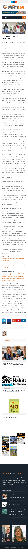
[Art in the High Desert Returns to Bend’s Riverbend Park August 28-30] (14, 407)
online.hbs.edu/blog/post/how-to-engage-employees (13, 273)
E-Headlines (23, 43)
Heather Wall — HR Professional (10, 42)
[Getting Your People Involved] (14, 28)
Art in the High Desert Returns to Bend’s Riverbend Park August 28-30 (12, 416)
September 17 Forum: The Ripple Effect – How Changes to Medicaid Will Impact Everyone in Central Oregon (17, 514)
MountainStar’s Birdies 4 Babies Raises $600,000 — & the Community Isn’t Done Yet (14, 391)
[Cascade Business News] (14, 6)
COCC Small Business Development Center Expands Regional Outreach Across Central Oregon (13, 365)
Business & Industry (16, 43)
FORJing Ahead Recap (14, 504)
